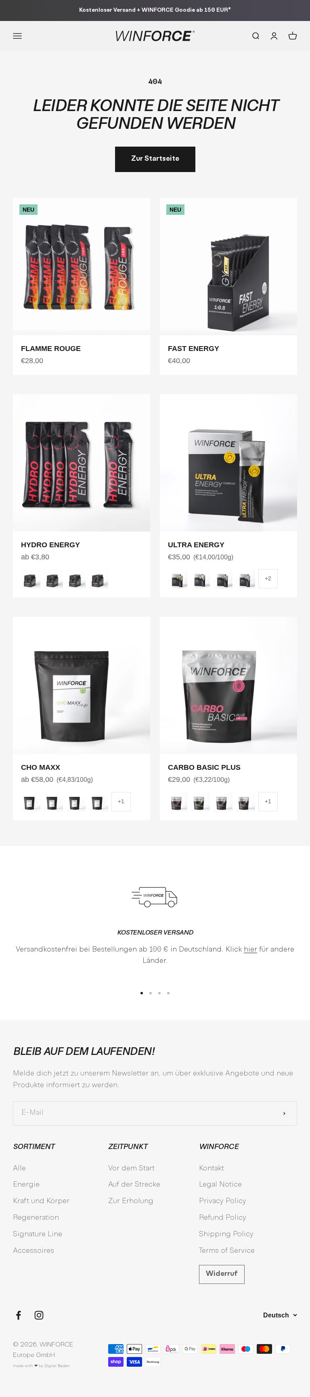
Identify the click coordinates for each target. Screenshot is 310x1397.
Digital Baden (57, 1366)
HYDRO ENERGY (50, 545)
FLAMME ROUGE (51, 349)
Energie (26, 1184)
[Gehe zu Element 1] (141, 993)
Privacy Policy (222, 1201)
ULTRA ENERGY (196, 545)
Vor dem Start (131, 1168)
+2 (268, 578)
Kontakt (211, 1168)
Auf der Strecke (134, 1184)
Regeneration (36, 1217)
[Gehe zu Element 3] (159, 993)
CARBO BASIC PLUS (204, 767)
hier (250, 949)
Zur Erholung (130, 1201)
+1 (121, 801)
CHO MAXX (40, 767)
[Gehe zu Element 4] (168, 993)
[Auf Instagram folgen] (39, 1315)
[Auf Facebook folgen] (18, 1315)
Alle (19, 1168)
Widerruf (222, 1274)
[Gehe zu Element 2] (150, 993)
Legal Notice (220, 1184)
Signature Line (37, 1234)
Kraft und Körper (41, 1201)
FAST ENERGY (193, 349)
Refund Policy (222, 1217)
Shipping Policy (226, 1234)
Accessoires (33, 1251)
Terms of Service (227, 1251)
